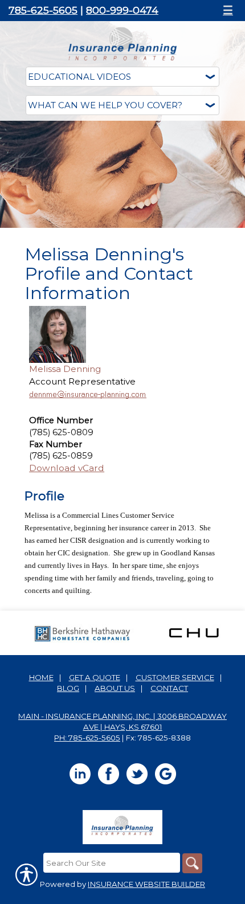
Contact (169, 688)
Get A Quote (94, 677)
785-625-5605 (43, 10)
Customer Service (175, 677)
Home (41, 677)
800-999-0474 (122, 10)
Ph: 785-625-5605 (87, 737)
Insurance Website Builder (146, 884)
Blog (68, 688)
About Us (115, 688)
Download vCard (66, 468)
